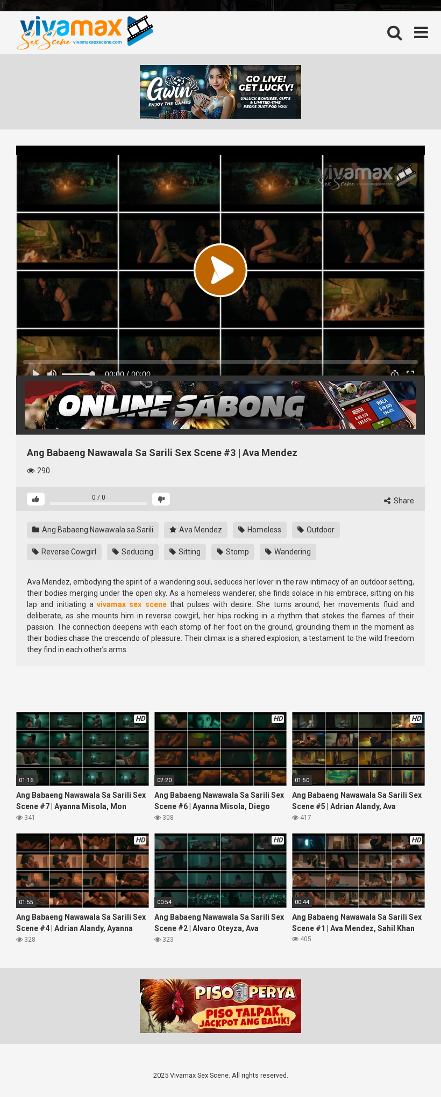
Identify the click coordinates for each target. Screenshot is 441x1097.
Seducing (136, 551)
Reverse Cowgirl (68, 551)
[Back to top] (404, 1066)
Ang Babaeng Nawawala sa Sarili (96, 529)
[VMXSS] (84, 32)
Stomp (236, 551)
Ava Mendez (199, 529)
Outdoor (320, 529)
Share (403, 500)
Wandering (292, 551)
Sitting (189, 551)
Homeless (263, 529)
